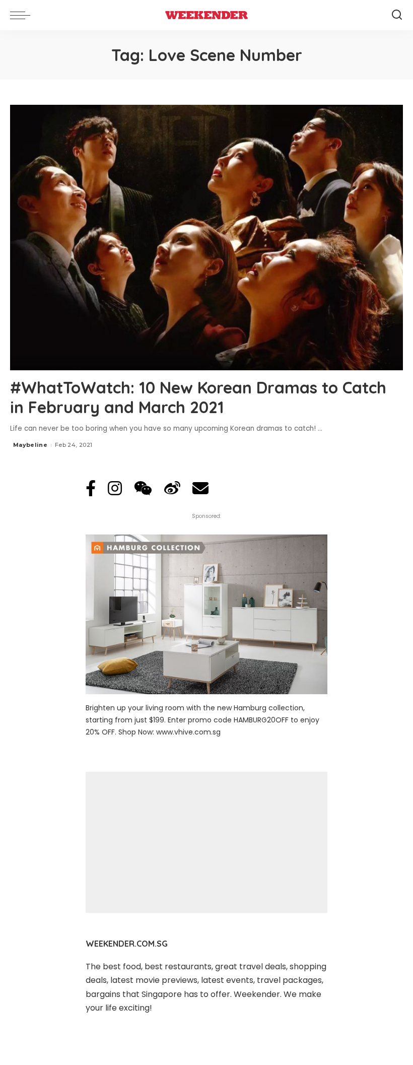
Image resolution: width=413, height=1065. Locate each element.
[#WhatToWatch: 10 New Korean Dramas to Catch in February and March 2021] (206, 237)
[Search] (397, 15)
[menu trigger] (22, 15)
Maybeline (30, 444)
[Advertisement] (206, 842)
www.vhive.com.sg (188, 732)
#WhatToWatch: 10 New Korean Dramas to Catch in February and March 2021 (198, 397)
